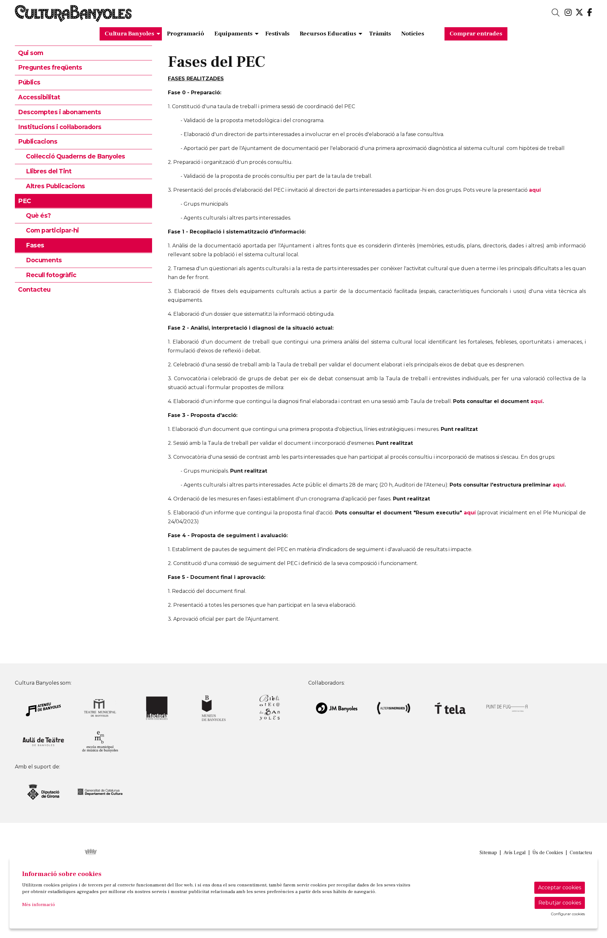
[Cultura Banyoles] (108, 16)
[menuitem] (568, 13)
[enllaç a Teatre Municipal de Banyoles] (100, 708)
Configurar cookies (568, 914)
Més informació (38, 905)
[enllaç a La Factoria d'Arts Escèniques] (157, 708)
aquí (535, 190)
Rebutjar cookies (559, 903)
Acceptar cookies (559, 888)
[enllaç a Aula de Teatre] (43, 741)
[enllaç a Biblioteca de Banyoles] (270, 708)
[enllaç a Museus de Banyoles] (213, 708)
